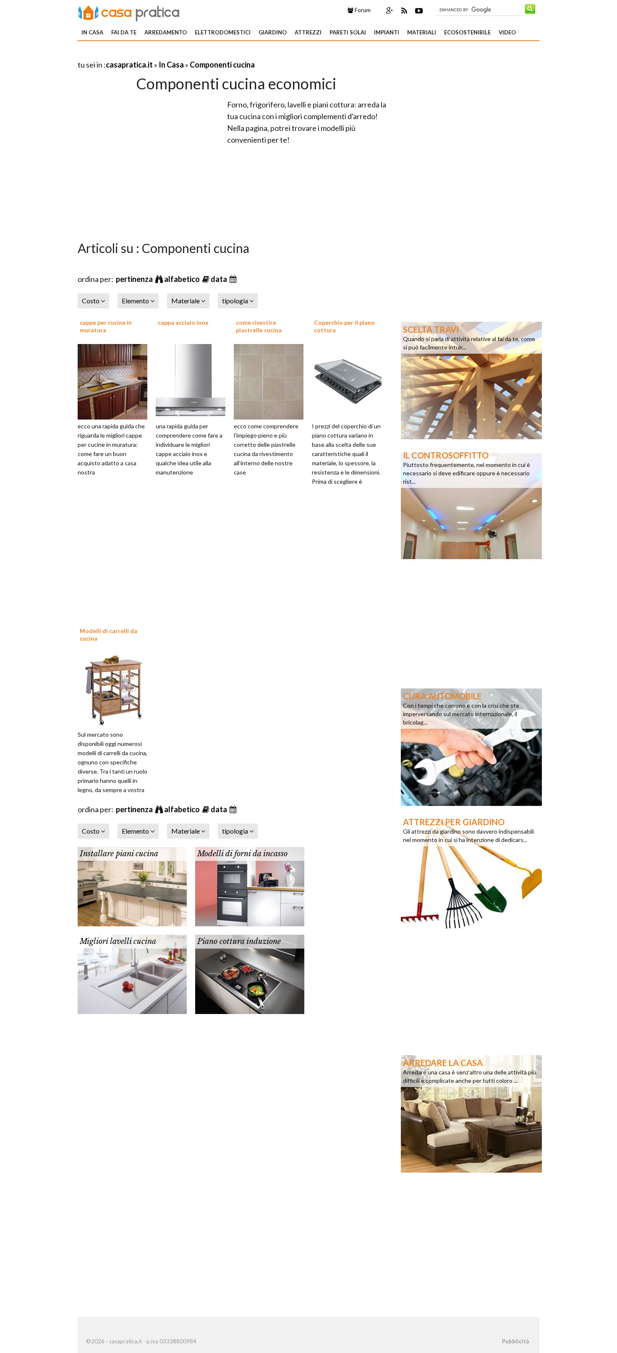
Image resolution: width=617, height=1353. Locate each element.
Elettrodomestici (223, 32)
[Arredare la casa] (471, 1113)
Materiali (421, 32)
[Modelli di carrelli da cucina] (115, 688)
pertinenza (135, 279)
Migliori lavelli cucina (118, 941)
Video (507, 32)
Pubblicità (515, 1341)
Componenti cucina (222, 64)
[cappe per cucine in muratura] (115, 380)
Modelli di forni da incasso (242, 853)
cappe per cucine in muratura (106, 326)
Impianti (386, 32)
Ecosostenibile (467, 32)
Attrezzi (308, 32)
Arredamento (165, 32)
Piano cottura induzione (239, 941)
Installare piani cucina (119, 853)
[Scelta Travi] (471, 379)
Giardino (273, 32)
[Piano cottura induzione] (249, 973)
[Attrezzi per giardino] (471, 872)
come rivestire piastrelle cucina (259, 326)
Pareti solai (347, 32)
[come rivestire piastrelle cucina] (271, 380)
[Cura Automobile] (471, 746)
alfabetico (182, 279)
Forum (362, 10)
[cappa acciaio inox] (193, 380)
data (219, 279)
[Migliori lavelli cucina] (132, 973)
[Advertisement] (176, 54)
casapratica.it (129, 64)
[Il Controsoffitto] (471, 505)
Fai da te (123, 32)
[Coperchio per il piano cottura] (349, 380)
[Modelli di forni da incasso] (249, 885)
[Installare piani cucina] (132, 885)
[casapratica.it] (129, 11)
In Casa (92, 32)
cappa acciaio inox (183, 322)
